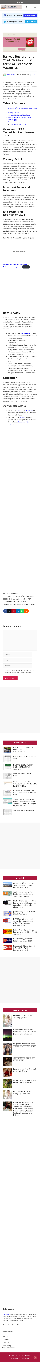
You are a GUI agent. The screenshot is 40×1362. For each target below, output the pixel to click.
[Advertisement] (20, 290)
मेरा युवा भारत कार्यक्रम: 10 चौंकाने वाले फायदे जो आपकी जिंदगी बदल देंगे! (24, 1045)
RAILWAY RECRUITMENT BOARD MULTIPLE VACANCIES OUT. (23, 749)
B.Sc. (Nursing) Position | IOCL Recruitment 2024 (23, 939)
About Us (5, 1336)
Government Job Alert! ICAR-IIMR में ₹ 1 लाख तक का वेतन (24, 1081)
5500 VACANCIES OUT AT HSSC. (23, 775)
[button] (26, 7)
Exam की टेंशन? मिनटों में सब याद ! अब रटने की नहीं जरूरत (24, 1070)
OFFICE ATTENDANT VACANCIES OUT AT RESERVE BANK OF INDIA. (25, 784)
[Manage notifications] (35, 1357)
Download (26, 267)
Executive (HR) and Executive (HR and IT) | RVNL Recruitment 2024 (24, 948)
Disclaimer (5, 1339)
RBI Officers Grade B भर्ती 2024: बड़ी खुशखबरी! (22, 1016)
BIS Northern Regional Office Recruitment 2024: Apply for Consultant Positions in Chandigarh (24, 904)
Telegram (29, 410)
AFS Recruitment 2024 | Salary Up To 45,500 (22, 1092)
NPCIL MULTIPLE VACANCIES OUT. (25, 757)
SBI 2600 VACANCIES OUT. (23, 810)
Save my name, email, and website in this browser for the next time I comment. (19, 671)
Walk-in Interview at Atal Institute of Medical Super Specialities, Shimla (23, 894)
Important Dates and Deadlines (19, 115)
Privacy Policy (6, 1346)
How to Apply (12, 120)
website (23, 417)
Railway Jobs (13, 593)
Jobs (7, 593)
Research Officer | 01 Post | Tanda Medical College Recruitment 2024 (24, 885)
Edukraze (6, 1314)
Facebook (20, 410)
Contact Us (5, 1342)
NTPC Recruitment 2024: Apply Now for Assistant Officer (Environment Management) (23, 922)
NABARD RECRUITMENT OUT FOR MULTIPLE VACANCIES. (23, 767)
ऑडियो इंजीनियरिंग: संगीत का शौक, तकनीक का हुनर (24, 1059)
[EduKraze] (11, 7)
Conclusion (11, 122)
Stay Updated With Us (18, 124)
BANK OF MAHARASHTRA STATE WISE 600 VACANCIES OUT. (24, 792)
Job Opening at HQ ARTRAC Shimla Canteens (24, 913)
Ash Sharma (11, 75)
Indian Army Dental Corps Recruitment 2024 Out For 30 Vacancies (25, 932)
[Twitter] (9, 611)
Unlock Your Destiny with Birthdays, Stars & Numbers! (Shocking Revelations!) (24, 1031)
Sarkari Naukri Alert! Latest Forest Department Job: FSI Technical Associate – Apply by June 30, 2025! (24, 802)
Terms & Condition (8, 1348)
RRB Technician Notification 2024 (19, 117)
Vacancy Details (13, 113)
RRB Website (25, 333)
